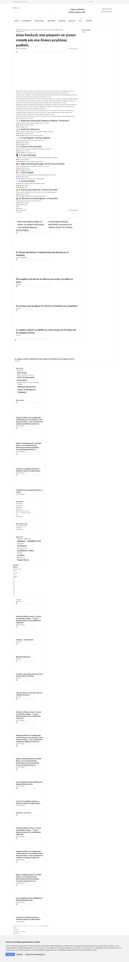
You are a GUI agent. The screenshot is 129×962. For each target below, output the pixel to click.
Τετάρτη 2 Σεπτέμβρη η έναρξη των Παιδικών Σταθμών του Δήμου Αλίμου (28, 470)
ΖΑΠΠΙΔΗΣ (22, 545)
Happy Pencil (23, 559)
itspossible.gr (19, 208)
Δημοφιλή (18, 599)
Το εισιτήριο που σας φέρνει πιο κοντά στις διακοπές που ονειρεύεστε (47, 306)
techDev (20, 555)
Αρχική (16, 21)
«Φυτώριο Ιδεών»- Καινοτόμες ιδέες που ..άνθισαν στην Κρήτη (29, 694)
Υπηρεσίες (89, 21)
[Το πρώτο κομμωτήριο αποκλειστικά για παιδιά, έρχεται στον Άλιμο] (25, 661)
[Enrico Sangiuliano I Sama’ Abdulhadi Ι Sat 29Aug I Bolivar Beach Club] (25, 769)
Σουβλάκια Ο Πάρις (25, 550)
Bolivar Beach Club (77, 12)
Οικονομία (21, 31)
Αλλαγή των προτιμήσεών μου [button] (35, 954)
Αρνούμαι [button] (19, 954)
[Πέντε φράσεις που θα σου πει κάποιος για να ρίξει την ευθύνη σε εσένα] (33, 260)
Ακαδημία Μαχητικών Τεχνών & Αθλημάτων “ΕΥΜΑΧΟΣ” (26, 389)
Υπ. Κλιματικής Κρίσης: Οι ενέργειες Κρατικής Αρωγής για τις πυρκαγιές (42, 254)
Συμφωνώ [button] (10, 954)
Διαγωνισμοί (19, 516)
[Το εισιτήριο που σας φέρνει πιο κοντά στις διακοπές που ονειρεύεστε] (33, 286)
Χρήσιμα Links (16, 933)
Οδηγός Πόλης (39, 21)
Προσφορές (62, 21)
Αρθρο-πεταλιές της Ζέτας (22, 511)
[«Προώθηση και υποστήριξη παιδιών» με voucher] (29, 475)
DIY (16, 514)
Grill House (22, 372)
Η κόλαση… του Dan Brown (24, 640)
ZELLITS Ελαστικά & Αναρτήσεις (26, 379)
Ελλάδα (80, 21)
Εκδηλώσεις (71, 21)
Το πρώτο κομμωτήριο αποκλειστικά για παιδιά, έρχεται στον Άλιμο (29, 675)
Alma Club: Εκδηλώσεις (23, 657)
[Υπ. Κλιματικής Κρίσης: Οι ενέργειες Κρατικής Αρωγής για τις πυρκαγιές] (33, 233)
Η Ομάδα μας (16, 929)
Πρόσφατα (18, 601)
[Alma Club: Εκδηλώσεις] (25, 644)
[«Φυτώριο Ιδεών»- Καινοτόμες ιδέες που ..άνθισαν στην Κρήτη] (25, 680)
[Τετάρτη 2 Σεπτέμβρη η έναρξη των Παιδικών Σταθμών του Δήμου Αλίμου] (29, 454)
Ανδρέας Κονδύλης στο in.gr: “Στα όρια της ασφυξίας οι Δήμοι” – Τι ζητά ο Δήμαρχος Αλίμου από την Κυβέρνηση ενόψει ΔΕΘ (28, 619)
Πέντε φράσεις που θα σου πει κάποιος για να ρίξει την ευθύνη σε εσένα (44, 280)
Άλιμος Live (18, 49)
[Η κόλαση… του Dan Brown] (25, 627)
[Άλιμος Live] (16, 8)
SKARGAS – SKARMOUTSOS (29, 541)
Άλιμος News (51, 21)
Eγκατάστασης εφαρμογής (19, 931)
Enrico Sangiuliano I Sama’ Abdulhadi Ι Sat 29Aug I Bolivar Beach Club (29, 783)
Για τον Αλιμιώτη (26, 21)
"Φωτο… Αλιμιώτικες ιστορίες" (23, 513)
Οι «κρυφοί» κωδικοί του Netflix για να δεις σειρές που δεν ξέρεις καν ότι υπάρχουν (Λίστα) (46, 331)
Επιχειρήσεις (19, 505)
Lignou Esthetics (77, 9)
